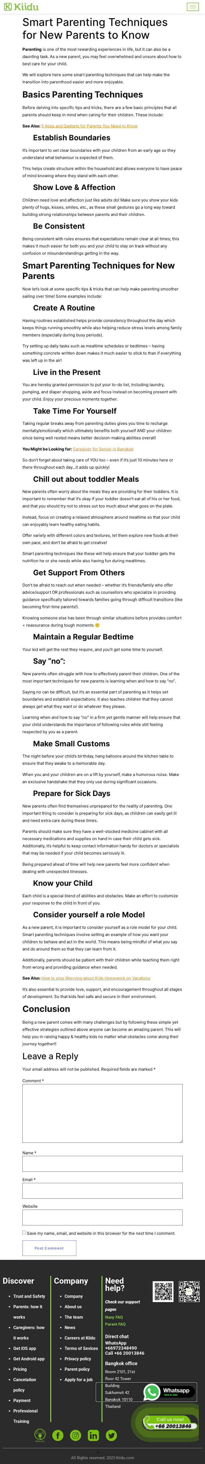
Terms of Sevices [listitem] (81, 1348)
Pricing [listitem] (20, 1369)
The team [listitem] (74, 1317)
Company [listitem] (74, 1296)
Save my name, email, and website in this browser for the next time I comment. (101, 1233)
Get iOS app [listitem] (24, 1348)
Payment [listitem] (21, 1400)
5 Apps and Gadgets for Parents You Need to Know (89, 126)
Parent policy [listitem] (77, 1369)
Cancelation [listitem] (24, 1379)
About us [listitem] (73, 1306)
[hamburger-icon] (193, 7)
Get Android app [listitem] (29, 1358)
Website (30, 1206)
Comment (33, 1081)
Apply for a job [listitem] (79, 1379)
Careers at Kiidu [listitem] (80, 1338)
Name (29, 1153)
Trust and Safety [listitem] (29, 1296)
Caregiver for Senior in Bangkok (103, 449)
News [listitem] (70, 1327)
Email (29, 1180)
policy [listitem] (19, 1390)
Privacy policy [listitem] (78, 1358)
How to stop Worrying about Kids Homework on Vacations (95, 978)
